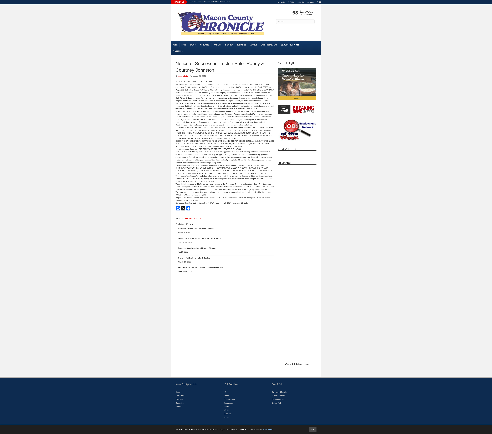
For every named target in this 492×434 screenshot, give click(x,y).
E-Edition (291, 2)
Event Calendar (278, 396)
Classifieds (178, 51)
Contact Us (281, 2)
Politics (226, 407)
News (183, 44)
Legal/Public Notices (290, 44)
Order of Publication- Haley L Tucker (194, 258)
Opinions (217, 44)
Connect (253, 44)
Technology (228, 403)
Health (226, 417)
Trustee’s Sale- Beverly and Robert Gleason (197, 248)
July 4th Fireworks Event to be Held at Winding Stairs (210, 2)
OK (312, 429)
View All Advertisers (297, 364)
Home (175, 44)
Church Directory (269, 44)
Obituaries (205, 44)
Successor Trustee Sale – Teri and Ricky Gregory (199, 238)
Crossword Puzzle (279, 392)
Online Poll (276, 403)
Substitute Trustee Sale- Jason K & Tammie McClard (200, 268)
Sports (193, 44)
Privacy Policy (268, 429)
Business (227, 414)
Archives (311, 2)
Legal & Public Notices (193, 218)
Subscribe (301, 2)
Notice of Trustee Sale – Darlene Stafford (196, 229)
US (225, 392)
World (226, 410)
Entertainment (229, 399)
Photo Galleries (278, 399)
